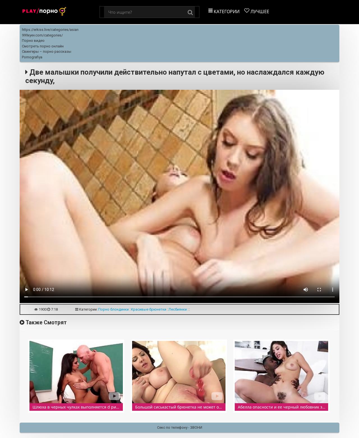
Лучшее (259, 11)
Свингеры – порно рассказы (46, 51)
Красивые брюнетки (148, 309)
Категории (226, 11)
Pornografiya (32, 57)
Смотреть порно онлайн (43, 46)
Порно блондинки (113, 309)
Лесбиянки (178, 309)
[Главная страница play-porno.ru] (59, 12)
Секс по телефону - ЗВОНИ (179, 427)
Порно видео (33, 40)
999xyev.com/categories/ (42, 35)
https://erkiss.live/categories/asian (50, 29)
